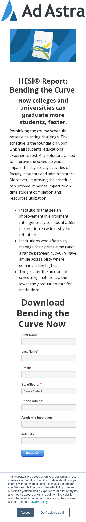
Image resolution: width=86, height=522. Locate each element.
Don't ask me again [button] (53, 512)
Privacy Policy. (38, 501)
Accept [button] (25, 512)
